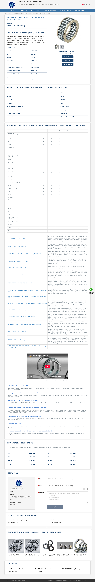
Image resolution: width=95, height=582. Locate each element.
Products (10, 13)
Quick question (43, 489)
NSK (9, 453)
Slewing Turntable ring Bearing (51, 10)
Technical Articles (36, 10)
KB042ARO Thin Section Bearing (17, 267)
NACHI (9, 464)
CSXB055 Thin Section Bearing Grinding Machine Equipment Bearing (27, 303)
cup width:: (10, 61)
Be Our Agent (68, 64)
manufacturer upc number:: (15, 67)
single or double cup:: (13, 70)
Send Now (55, 507)
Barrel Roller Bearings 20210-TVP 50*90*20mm (21, 317)
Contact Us (13, 580)
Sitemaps (24, 580)
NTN (9, 457)
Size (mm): (10, 77)
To (39, 482)
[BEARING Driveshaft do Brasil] (11, 4)
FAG (49, 457)
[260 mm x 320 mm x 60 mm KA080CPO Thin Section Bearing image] (68, 30)
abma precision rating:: (14, 74)
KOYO (50, 461)
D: (7, 54)
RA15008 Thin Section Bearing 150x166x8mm (21, 274)
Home (12, 10)
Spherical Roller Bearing (66, 10)
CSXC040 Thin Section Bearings (17, 332)
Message (41, 492)
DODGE (50, 464)
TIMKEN (10, 461)
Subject (40, 485)
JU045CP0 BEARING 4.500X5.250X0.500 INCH (21, 283)
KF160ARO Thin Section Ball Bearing (18, 239)
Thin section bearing (18, 13)
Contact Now (68, 57)
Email (40, 478)
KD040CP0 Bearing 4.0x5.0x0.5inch (18, 261)
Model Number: (11, 51)
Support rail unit (80, 10)
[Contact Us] (91, 291)
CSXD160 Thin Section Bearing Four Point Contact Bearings (24, 324)
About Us (7, 580)
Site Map (19, 580)
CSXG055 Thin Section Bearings (17, 246)
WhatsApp (68, 60)
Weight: (9, 57)
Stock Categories (22, 10)
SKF (49, 453)
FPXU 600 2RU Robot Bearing (16, 340)
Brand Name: (11, 48)
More (47, 527)
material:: (10, 64)
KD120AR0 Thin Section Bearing (17, 310)
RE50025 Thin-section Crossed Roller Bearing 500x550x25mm (26, 254)
